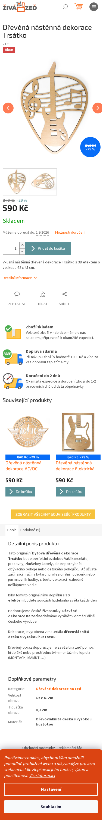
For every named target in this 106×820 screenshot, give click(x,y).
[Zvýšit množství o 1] (22, 245)
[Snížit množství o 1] (22, 251)
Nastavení (51, 789)
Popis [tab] (12, 530)
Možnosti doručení (70, 232)
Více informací (42, 776)
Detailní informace (17, 278)
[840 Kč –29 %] (27, 432)
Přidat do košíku (51, 248)
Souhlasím (50, 807)
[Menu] (93, 6)
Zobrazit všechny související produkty (53, 514)
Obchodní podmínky (38, 748)
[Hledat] (65, 6)
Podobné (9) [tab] (30, 530)
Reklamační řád (70, 748)
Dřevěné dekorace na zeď (58, 689)
